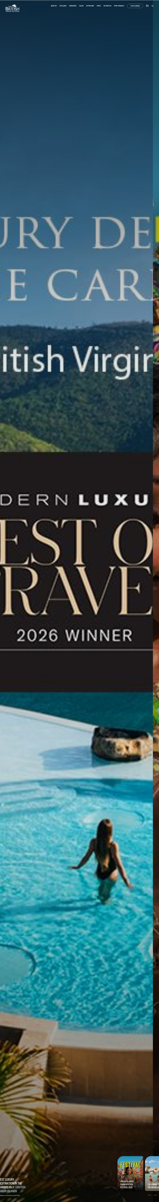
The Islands (62, 6)
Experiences (72, 6)
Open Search (152, 6)
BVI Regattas (107, 6)
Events (99, 6)
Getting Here (90, 6)
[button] (150, 1195)
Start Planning (135, 6)
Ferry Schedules (119, 6)
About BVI (54, 6)
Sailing (81, 6)
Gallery (147, 6)
